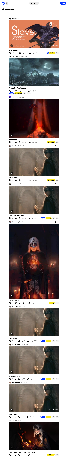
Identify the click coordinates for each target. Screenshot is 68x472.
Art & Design (18, 93)
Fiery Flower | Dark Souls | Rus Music (22, 452)
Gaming (52, 52)
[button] (10, 53)
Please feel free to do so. (17, 88)
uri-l (13, 184)
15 (57, 53)
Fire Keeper (13, 338)
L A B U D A (15, 97)
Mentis (14, 221)
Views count (43, 14)
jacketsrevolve (16, 344)
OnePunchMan (16, 382)
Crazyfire (14, 146)
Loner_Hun (15, 306)
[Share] (55, 19)
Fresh (59, 14)
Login (63, 3)
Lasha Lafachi (16, 56)
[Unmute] (11, 45)
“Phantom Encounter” (16, 215)
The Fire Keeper (14, 300)
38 (57, 303)
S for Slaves (13, 50)
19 (57, 454)
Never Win (13, 177)
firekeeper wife (14, 376)
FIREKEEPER (13, 139)
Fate (13, 420)
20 (28, 93)
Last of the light (14, 414)
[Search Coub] (6, 3)
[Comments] (20, 53)
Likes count (26, 14)
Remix (11, 93)
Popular (9, 14)
